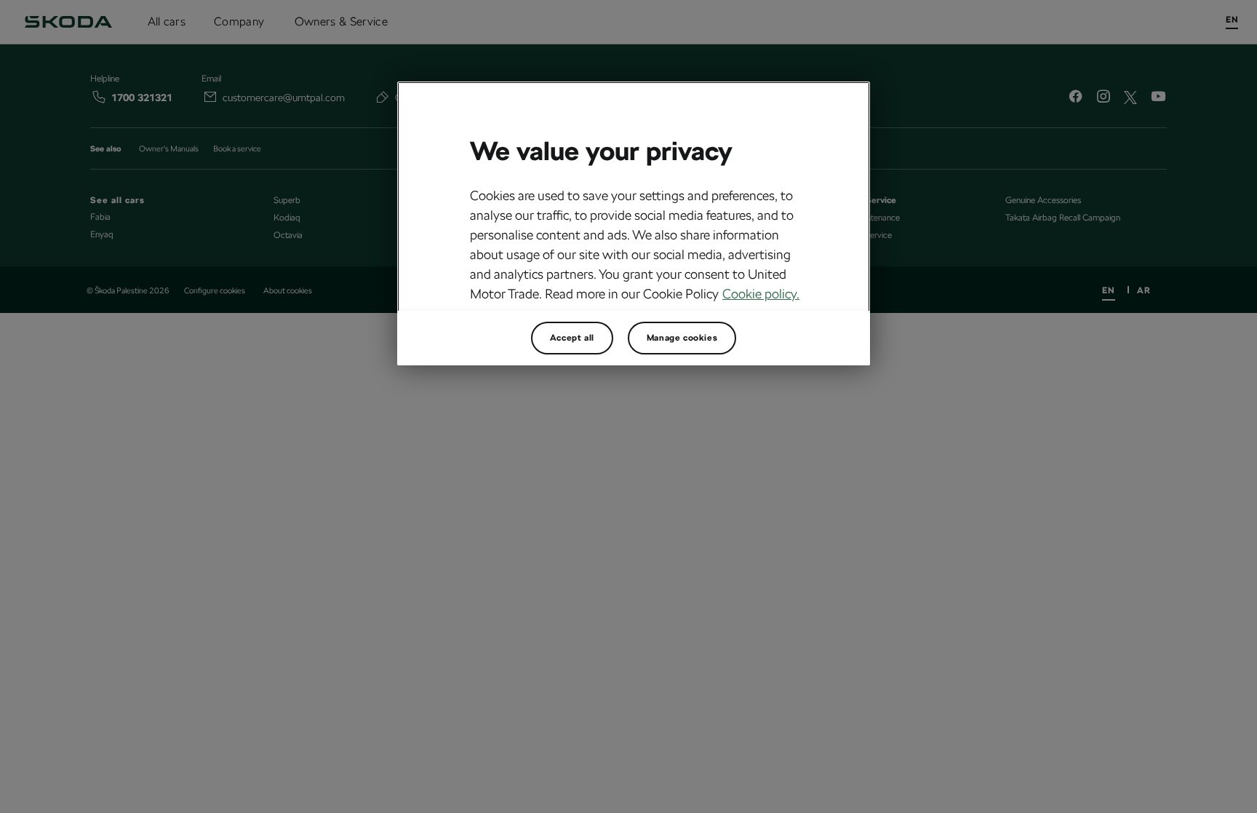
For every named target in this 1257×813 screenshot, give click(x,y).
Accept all (572, 338)
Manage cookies (682, 338)
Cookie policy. (760, 293)
